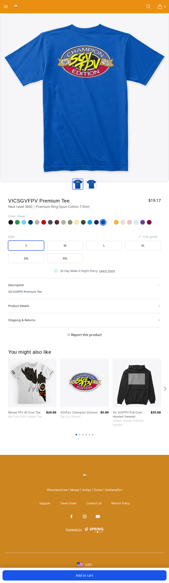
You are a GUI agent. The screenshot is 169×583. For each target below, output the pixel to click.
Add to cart (84, 575)
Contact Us (93, 503)
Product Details (18, 306)
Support (44, 503)
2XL (26, 258)
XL (142, 245)
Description (16, 285)
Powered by (74, 529)
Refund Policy (120, 503)
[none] (147, 237)
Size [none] (11, 236)
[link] (32, 383)
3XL (65, 258)
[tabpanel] (84, 97)
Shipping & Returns (21, 320)
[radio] (26, 245)
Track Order (68, 503)
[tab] (78, 184)
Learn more (107, 271)
